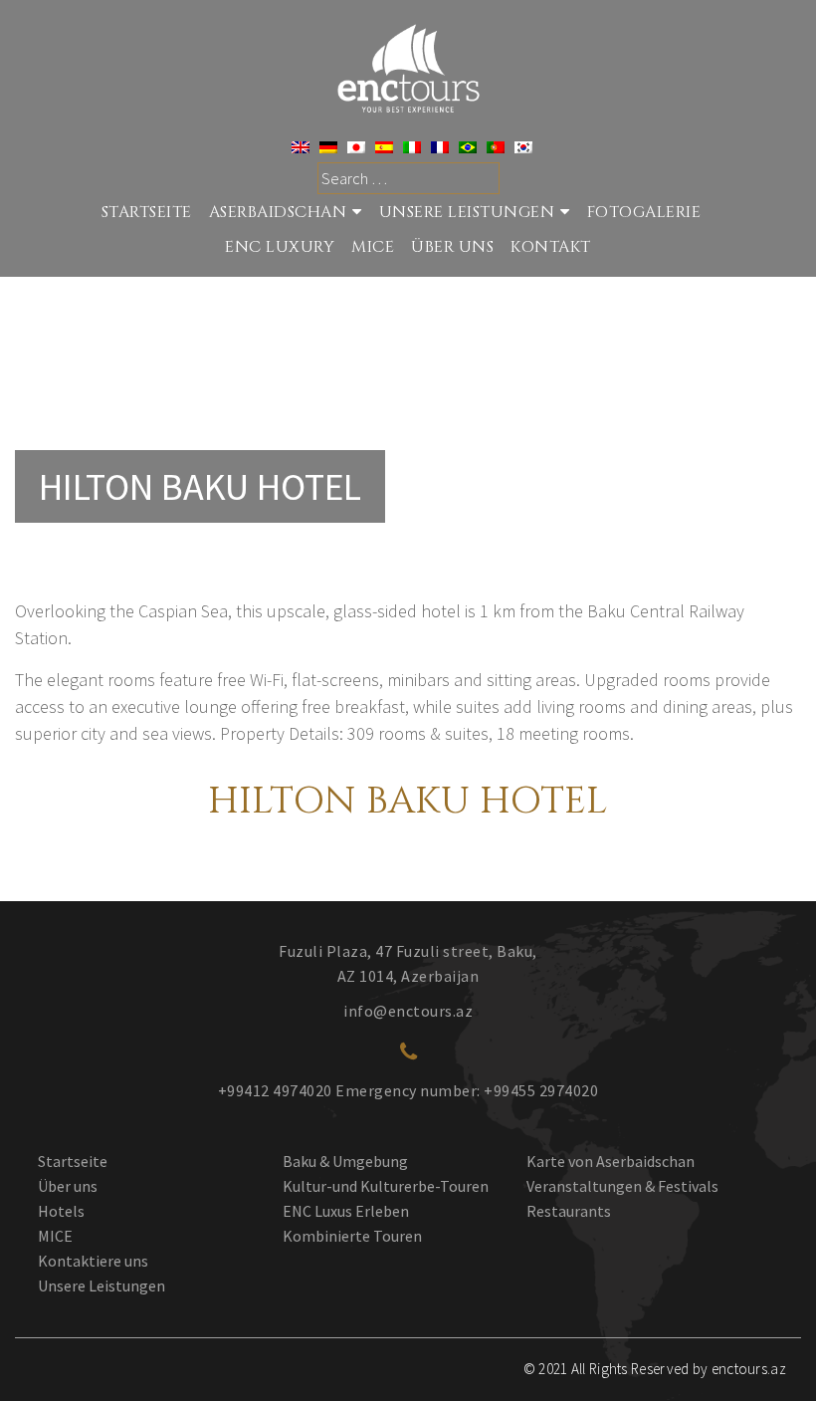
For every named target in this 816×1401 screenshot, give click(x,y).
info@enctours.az (408, 1011)
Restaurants (568, 1211)
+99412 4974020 (275, 1090)
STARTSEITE (147, 212)
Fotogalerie (644, 212)
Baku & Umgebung (345, 1161)
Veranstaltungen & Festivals (622, 1186)
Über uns (68, 1186)
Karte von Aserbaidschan (610, 1161)
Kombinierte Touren (352, 1236)
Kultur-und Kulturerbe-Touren (386, 1186)
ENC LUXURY (279, 247)
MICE (372, 247)
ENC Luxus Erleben (346, 1211)
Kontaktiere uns (93, 1261)
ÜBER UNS (452, 247)
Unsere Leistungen (467, 212)
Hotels (61, 1211)
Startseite (72, 1161)
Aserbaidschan (278, 212)
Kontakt (550, 247)
